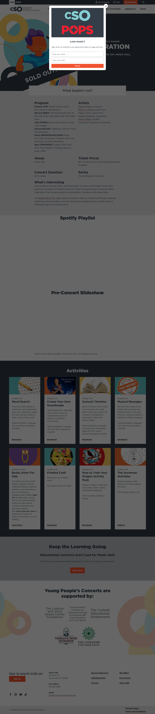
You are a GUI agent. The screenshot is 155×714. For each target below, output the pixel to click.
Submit (77, 66)
